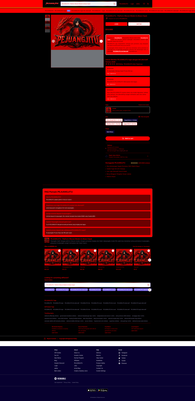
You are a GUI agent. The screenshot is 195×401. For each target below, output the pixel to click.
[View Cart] (148, 4)
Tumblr (124, 360)
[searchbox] (97, 285)
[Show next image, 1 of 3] (101, 41)
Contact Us (99, 368)
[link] (49, 289)
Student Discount (59, 363)
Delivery (98, 352)
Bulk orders (57, 371)
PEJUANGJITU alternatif (172, 10)
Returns (98, 355)
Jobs (75, 365)
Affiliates (76, 360)
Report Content (51, 338)
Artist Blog (77, 368)
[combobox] (88, 4)
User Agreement (58, 382)
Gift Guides (57, 352)
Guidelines (99, 360)
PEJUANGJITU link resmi (156, 10)
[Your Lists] (144, 4)
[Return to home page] (52, 3)
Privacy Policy (67, 382)
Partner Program (79, 358)
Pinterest (124, 363)
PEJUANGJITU (49, 10)
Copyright (99, 365)
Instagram (124, 352)
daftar (56, 368)
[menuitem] (49, 11)
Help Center (99, 358)
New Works (57, 358)
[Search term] (114, 3)
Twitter (124, 358)
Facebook (124, 355)
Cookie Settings (100, 370)
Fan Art (56, 355)
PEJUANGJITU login (62, 10)
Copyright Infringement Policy (68, 338)
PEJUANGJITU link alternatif (114, 10)
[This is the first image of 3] (53, 41)
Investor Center (78, 355)
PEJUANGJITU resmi (142, 10)
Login (56, 365)
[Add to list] (59, 250)
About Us (77, 352)
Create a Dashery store (81, 371)
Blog (55, 360)
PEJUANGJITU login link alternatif (81, 10)
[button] (47, 17)
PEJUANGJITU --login (98, 10)
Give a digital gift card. (122, 150)
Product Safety (100, 363)
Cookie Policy (75, 382)
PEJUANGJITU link (129, 10)
